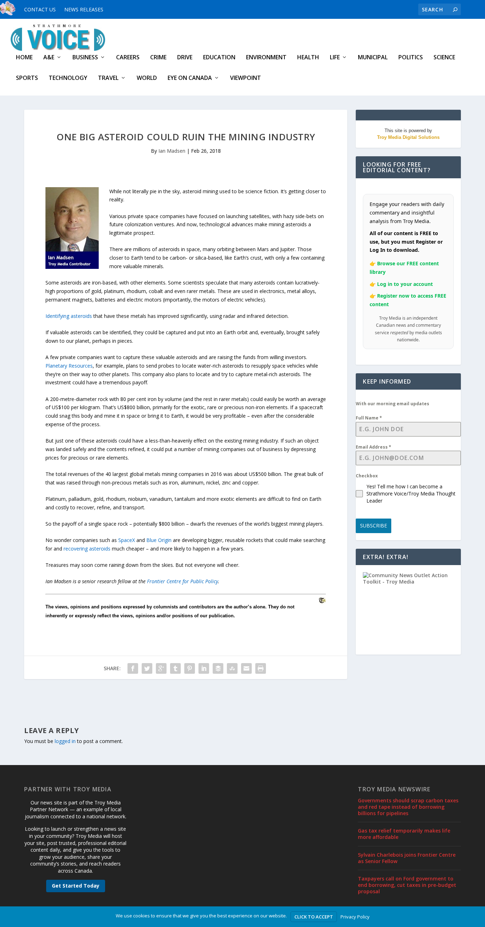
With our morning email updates (392, 404)
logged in (65, 741)
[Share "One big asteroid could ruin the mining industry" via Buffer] (218, 668)
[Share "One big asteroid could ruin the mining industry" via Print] (261, 668)
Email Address (373, 447)
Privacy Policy (355, 917)
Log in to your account (405, 284)
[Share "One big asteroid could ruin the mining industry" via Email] (246, 668)
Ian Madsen (171, 150)
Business (85, 57)
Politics (410, 57)
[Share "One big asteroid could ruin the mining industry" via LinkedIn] (204, 668)
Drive (184, 57)
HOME (24, 57)
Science (444, 57)
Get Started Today (75, 885)
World (147, 78)
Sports (27, 78)
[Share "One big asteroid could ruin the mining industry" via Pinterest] (189, 668)
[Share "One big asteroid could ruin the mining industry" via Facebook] (133, 668)
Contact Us (40, 9)
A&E (48, 57)
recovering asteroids (87, 548)
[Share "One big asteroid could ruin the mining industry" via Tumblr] (175, 668)
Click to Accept (313, 917)
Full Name (369, 418)
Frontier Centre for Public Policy (182, 581)
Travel (108, 78)
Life (335, 57)
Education (219, 57)
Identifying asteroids (68, 316)
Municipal (373, 57)
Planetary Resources (69, 365)
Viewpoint (245, 78)
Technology (68, 78)
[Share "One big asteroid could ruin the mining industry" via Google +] (161, 668)
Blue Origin (158, 540)
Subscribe (373, 525)
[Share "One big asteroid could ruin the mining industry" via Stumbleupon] (232, 668)
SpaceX (126, 540)
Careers (128, 57)
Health (308, 57)
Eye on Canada (190, 78)
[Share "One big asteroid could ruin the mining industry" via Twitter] (147, 668)
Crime (158, 57)
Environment (266, 57)
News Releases (83, 9)
